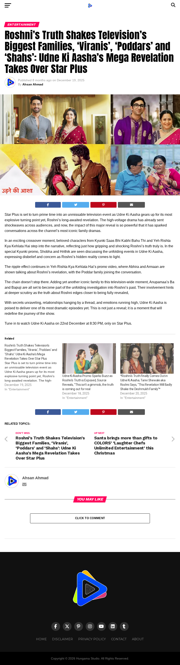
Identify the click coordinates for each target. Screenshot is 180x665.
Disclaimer (62, 639)
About (138, 639)
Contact (119, 639)
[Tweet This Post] (75, 205)
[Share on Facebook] (48, 205)
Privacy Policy (92, 639)
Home (41, 639)
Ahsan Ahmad (32, 84)
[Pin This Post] (103, 205)
